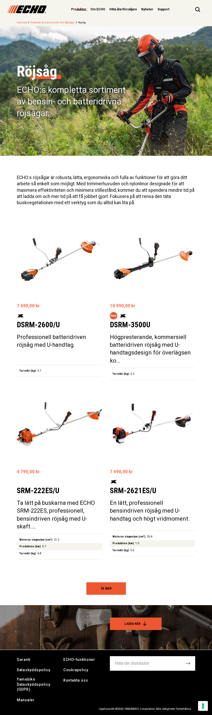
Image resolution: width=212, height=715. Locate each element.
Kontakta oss (75, 680)
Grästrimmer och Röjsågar (59, 22)
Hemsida (22, 22)
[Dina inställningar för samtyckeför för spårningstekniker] (203, 706)
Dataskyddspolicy (33, 670)
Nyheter (147, 9)
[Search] (197, 9)
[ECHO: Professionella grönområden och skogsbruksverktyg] (27, 9)
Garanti (24, 659)
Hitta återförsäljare (123, 9)
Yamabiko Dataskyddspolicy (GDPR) (33, 684)
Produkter (35, 22)
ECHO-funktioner (79, 659)
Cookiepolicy (75, 670)
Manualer (26, 700)
